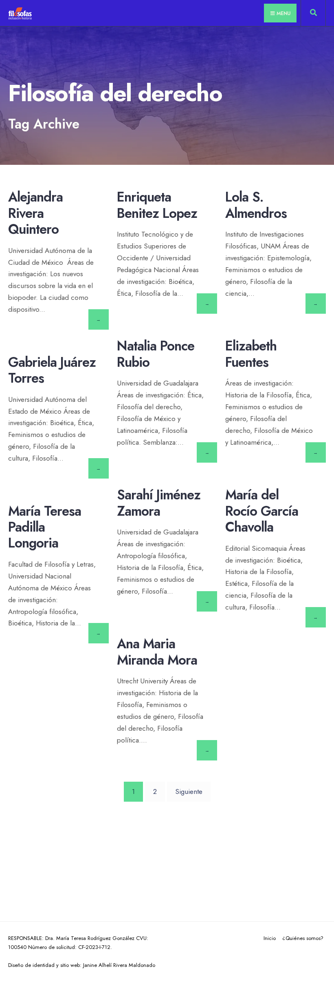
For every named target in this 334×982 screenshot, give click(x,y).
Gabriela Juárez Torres (52, 370)
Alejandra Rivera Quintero (35, 213)
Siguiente (188, 791)
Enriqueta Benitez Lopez (157, 205)
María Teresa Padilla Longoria (44, 527)
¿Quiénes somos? (302, 938)
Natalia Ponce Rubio (155, 354)
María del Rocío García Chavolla (261, 510)
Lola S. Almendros (256, 205)
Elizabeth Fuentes (251, 354)
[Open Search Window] (313, 14)
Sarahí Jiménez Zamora (158, 503)
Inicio (270, 938)
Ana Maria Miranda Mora (157, 651)
